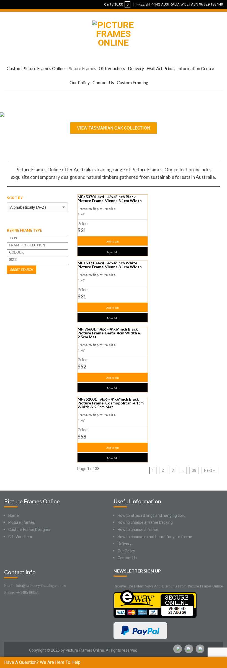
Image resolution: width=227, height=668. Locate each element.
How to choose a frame (138, 529)
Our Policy (79, 82)
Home (13, 515)
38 (194, 470)
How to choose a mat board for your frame (155, 537)
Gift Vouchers (112, 68)
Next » (209, 470)
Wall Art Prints (161, 68)
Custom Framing (132, 82)
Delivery (136, 68)
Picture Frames (81, 68)
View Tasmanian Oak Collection (113, 128)
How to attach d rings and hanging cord (151, 515)
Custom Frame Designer (29, 529)
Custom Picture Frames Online (36, 68)
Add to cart (112, 241)
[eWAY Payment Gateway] (155, 603)
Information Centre (195, 68)
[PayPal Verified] (140, 630)
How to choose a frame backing (145, 522)
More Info (112, 252)
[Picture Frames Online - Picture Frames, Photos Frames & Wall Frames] (113, 32)
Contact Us (103, 82)
